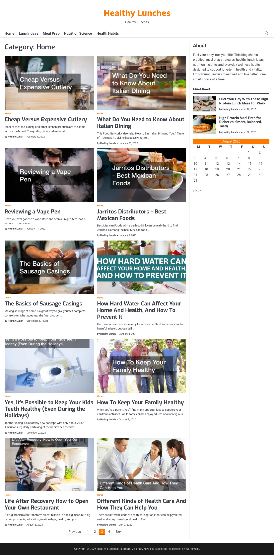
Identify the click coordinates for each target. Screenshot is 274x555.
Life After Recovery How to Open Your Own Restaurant (46, 504)
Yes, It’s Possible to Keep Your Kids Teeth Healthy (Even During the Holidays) (49, 409)
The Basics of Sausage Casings (43, 303)
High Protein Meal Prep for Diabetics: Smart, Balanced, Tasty (240, 122)
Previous (75, 532)
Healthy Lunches (137, 14)
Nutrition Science (78, 33)
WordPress (192, 548)
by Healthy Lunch (14, 136)
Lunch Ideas (28, 33)
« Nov (197, 191)
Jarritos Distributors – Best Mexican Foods (131, 215)
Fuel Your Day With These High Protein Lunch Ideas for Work (243, 101)
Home (9, 33)
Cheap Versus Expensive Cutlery (46, 119)
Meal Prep (51, 33)
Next (119, 532)
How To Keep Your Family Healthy (140, 402)
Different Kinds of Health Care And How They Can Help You (141, 504)
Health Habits (107, 33)
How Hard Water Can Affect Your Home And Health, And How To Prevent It (139, 310)
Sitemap (125, 548)
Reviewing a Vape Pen (33, 211)
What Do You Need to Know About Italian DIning (140, 123)
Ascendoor (161, 548)
